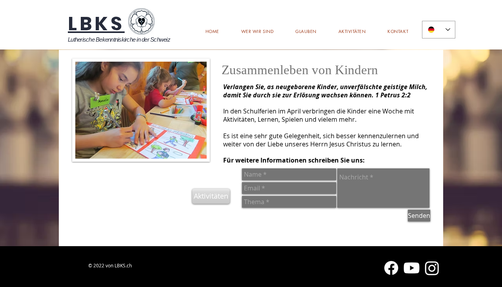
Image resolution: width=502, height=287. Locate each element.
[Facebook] (391, 268)
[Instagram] (432, 268)
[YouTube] (411, 268)
